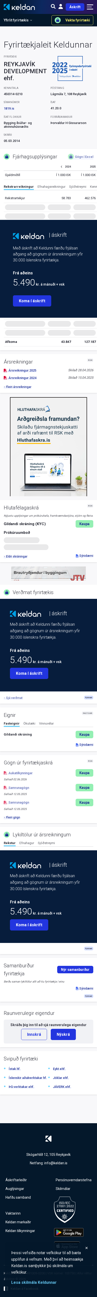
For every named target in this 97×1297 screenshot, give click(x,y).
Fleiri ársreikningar (18, 387)
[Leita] (53, 7)
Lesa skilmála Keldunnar (34, 1282)
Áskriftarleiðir (16, 1180)
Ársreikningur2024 (22, 378)
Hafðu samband (18, 1197)
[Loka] (49, 1248)
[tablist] (50, 187)
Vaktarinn (13, 1213)
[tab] (19, 187)
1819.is (9, 108)
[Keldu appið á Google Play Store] (69, 1232)
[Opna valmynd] (90, 6)
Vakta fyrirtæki (77, 20)
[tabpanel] (48, 734)
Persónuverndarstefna (74, 1180)
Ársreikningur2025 (22, 370)
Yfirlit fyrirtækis (16, 20)
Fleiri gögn (13, 817)
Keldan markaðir (18, 1222)
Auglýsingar (14, 1189)
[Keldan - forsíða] (28, 236)
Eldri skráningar (16, 556)
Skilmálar (63, 1189)
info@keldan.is (55, 1163)
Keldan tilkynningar (20, 1231)
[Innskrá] (60, 7)
